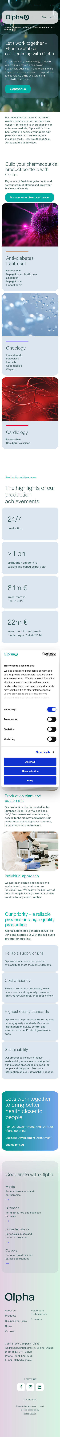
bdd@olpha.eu (14, 1144)
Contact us (18, 89)
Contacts (36, 1319)
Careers (10, 1331)
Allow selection (30, 771)
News (8, 1326)
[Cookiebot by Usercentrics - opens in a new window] (42, 654)
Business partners (16, 1321)
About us (10, 1310)
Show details (43, 752)
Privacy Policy (30, 1413)
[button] (52, 5)
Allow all (30, 761)
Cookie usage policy (30, 1410)
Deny (30, 780)
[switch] (51, 719)
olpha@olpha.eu (23, 1360)
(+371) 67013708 (23, 1356)
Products (10, 1315)
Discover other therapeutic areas (29, 197)
